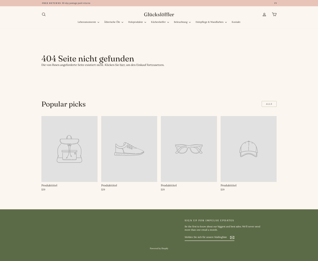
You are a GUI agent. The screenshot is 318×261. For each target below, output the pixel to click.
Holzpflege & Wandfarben (210, 21)
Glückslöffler (159, 14)
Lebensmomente (87, 21)
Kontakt (236, 21)
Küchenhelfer (158, 21)
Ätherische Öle (112, 21)
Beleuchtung (181, 21)
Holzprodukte (136, 21)
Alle (269, 104)
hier (122, 65)
